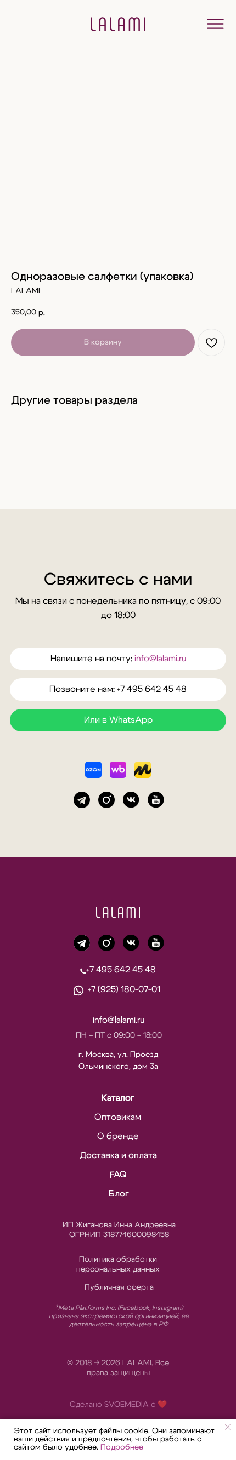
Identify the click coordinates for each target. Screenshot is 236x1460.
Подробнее (121, 1447)
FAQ (118, 1174)
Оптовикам (117, 1117)
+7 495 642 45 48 (121, 969)
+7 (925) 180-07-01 (124, 989)
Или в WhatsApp (118, 719)
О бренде (118, 1136)
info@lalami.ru (160, 658)
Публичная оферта (119, 1287)
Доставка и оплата (118, 1155)
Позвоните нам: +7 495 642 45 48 (118, 689)
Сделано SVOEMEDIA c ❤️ (118, 1405)
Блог (119, 1193)
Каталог (118, 1097)
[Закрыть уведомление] (227, 1427)
